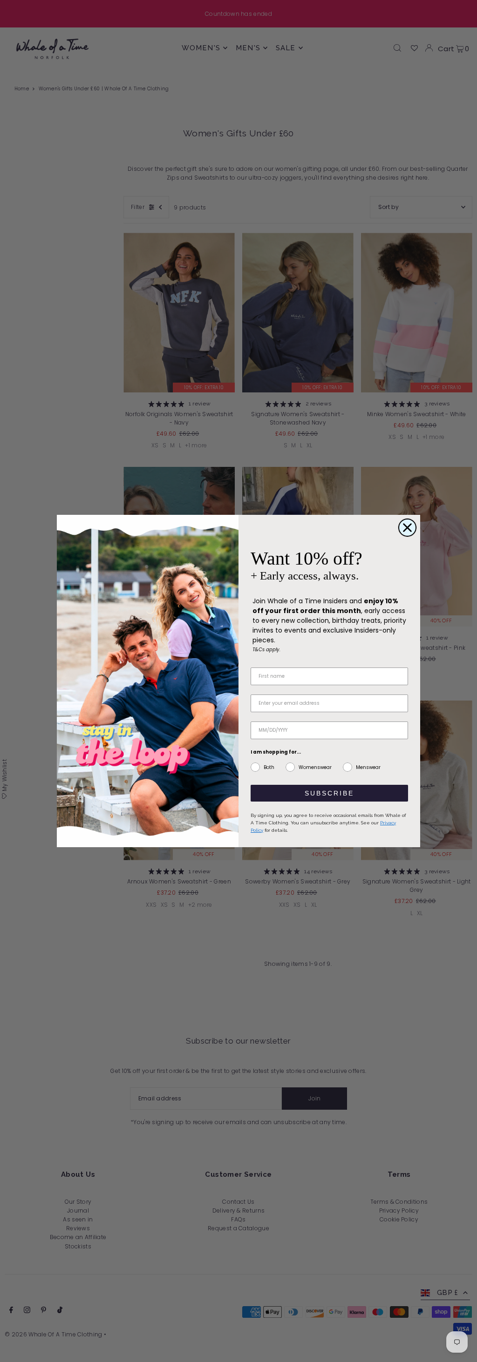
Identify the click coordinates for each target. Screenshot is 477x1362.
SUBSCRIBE (329, 793)
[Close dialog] (407, 528)
